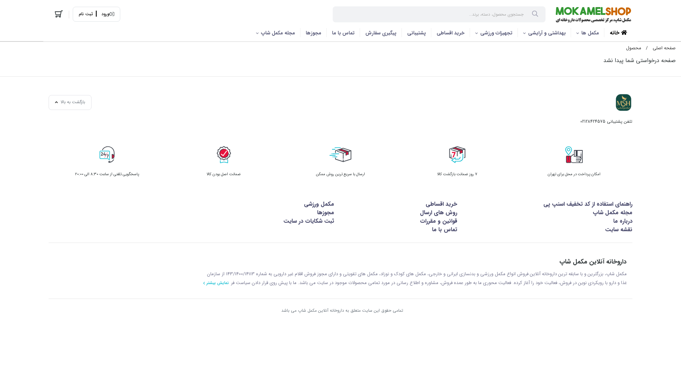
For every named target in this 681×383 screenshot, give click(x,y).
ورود (105, 14)
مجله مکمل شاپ (278, 33)
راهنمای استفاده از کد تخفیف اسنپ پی (587, 204)
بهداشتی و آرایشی (547, 33)
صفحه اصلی (664, 48)
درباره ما (622, 221)
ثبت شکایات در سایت (308, 221)
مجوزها (313, 33)
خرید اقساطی (451, 33)
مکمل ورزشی (319, 204)
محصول (633, 48)
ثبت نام (86, 14)
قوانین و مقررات (438, 221)
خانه (615, 33)
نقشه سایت (618, 229)
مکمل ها (590, 33)
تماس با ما (343, 33)
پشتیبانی (416, 33)
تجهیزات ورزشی (496, 33)
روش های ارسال (438, 212)
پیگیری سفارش (381, 33)
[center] (535, 14)
